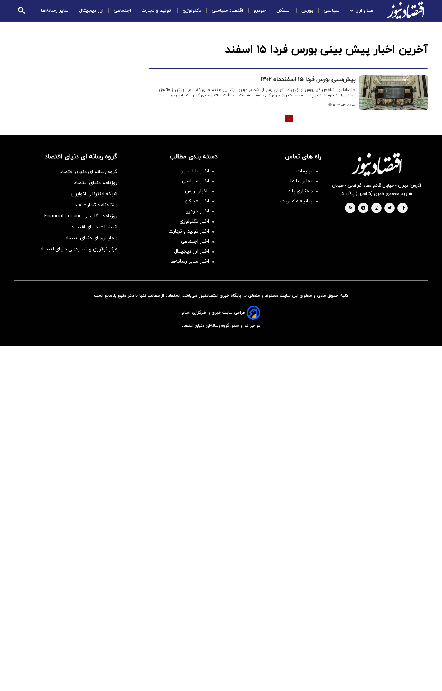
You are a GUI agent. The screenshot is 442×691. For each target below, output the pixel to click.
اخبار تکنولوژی (194, 221)
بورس (307, 10)
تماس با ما (301, 181)
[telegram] (363, 208)
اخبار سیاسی (195, 181)
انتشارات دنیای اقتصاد (94, 227)
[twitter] (389, 208)
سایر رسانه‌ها (55, 10)
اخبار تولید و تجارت (189, 231)
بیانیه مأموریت (296, 201)
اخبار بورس (197, 191)
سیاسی (332, 10)
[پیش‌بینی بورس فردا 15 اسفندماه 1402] (393, 92)
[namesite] (406, 10)
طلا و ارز (365, 10)
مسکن (283, 10)
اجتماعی (122, 10)
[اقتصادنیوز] (376, 164)
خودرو (259, 10)
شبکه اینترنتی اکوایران (94, 194)
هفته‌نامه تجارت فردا (95, 205)
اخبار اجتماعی (195, 241)
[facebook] (403, 208)
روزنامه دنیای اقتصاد (95, 183)
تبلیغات (304, 171)
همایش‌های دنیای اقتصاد (91, 238)
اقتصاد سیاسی (227, 10)
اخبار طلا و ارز (195, 171)
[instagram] (376, 208)
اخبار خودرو (197, 211)
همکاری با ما (300, 191)
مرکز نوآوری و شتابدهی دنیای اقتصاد (78, 249)
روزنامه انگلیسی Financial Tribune (80, 216)
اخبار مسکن (197, 201)
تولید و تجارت (156, 10)
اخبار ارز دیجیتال (191, 251)
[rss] (350, 208)
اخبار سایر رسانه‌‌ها (190, 261)
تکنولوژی (192, 10)
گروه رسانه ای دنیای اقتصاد (88, 172)
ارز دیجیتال (91, 10)
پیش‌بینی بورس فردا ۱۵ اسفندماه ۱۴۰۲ (308, 79)
